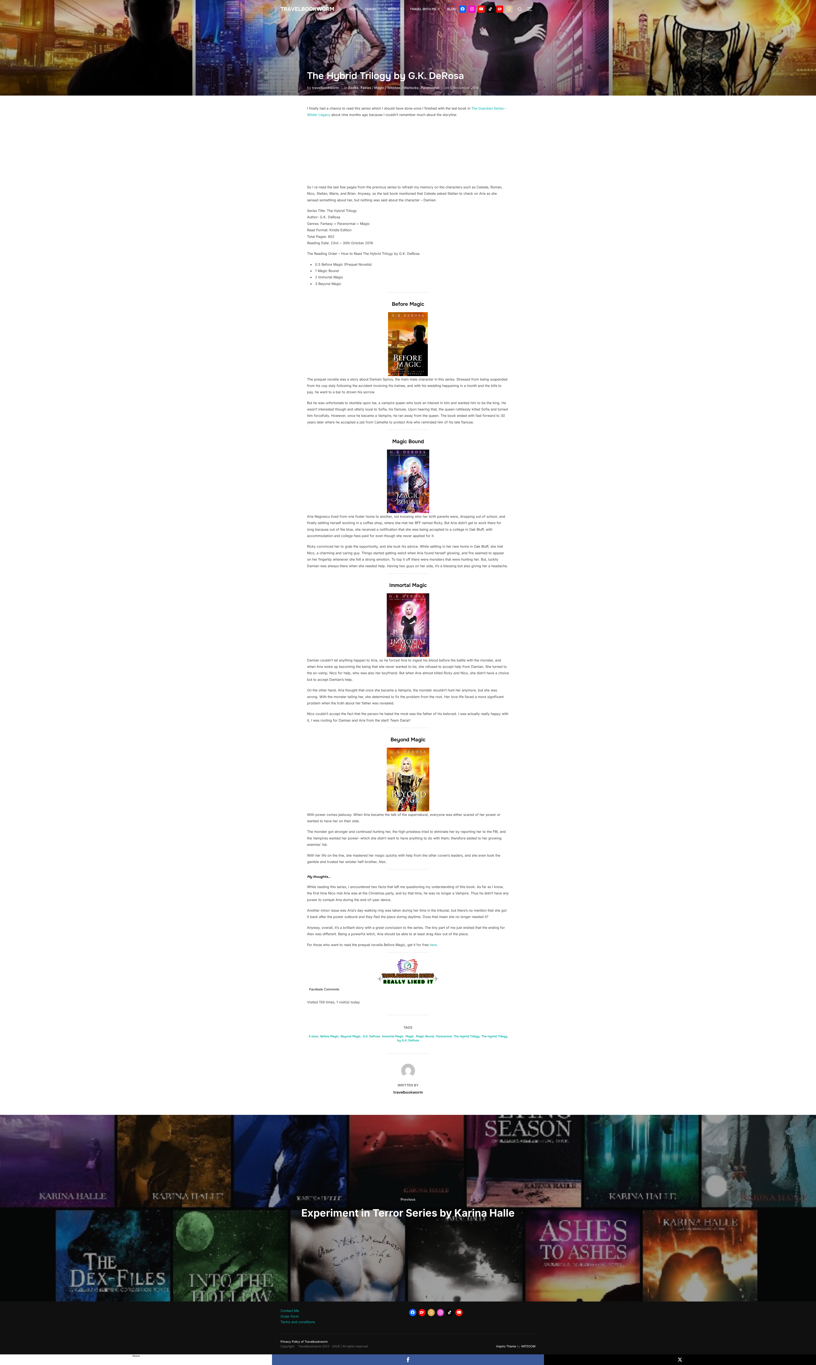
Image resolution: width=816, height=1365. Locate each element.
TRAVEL (371, 9)
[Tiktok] (490, 9)
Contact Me (289, 1311)
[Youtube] (481, 9)
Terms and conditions (297, 1322)
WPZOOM (528, 1346)
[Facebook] (462, 9)
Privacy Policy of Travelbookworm (304, 1341)
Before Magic (329, 1036)
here (433, 945)
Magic (409, 1036)
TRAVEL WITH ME (423, 9)
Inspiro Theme (506, 1346)
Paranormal (430, 88)
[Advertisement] (408, 152)
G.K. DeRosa (371, 1036)
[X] (680, 1359)
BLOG (451, 9)
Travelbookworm (307, 9)
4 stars (313, 1036)
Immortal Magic (393, 1036)
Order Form (289, 1316)
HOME (353, 9)
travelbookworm (325, 88)
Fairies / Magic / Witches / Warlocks (390, 88)
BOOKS (393, 9)
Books (353, 88)
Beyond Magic (351, 1036)
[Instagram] (472, 9)
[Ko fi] (499, 9)
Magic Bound (425, 1036)
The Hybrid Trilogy (467, 1036)
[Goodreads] (509, 9)
